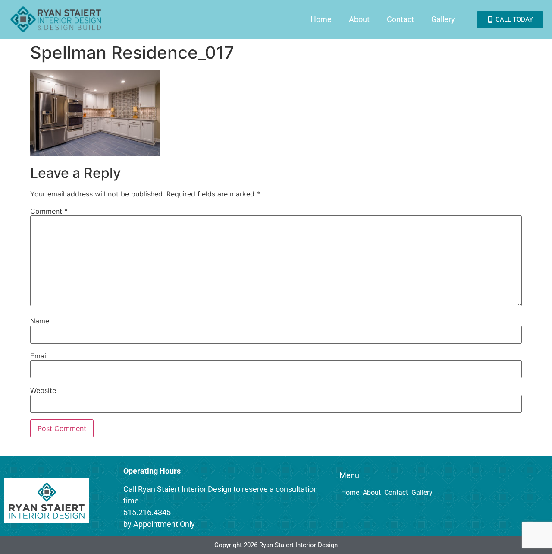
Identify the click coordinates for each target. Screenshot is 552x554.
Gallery (443, 19)
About (359, 19)
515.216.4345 (147, 512)
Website (43, 390)
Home (321, 19)
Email (39, 355)
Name (39, 320)
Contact (400, 19)
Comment (49, 211)
